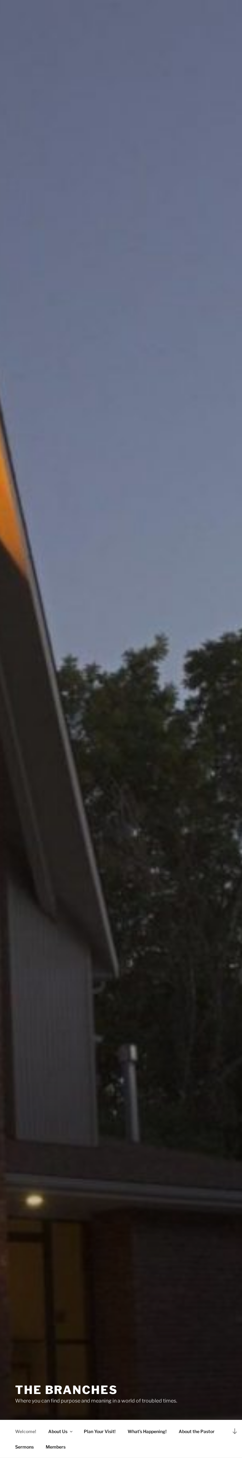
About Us (57, 1431)
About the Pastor (197, 1431)
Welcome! (25, 1431)
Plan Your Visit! (100, 1431)
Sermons (24, 1446)
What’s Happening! (147, 1431)
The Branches (66, 1390)
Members (56, 1446)
